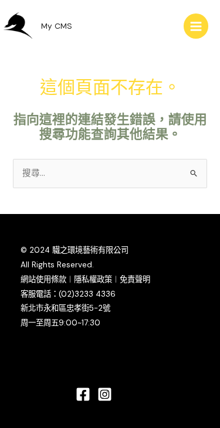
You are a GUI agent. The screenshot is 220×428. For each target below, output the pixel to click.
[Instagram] (104, 394)
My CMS (56, 26)
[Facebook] (83, 394)
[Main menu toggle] (196, 25)
